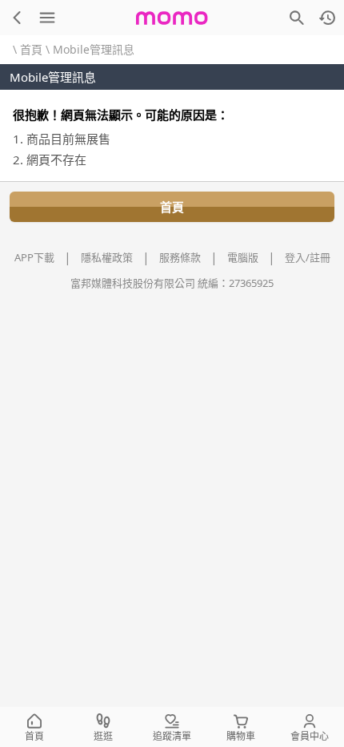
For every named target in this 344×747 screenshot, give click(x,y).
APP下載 (34, 257)
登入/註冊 (307, 257)
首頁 (31, 49)
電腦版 (242, 257)
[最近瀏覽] (327, 17)
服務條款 (180, 257)
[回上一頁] (16, 17)
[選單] (47, 17)
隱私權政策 (107, 257)
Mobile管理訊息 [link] (93, 49)
